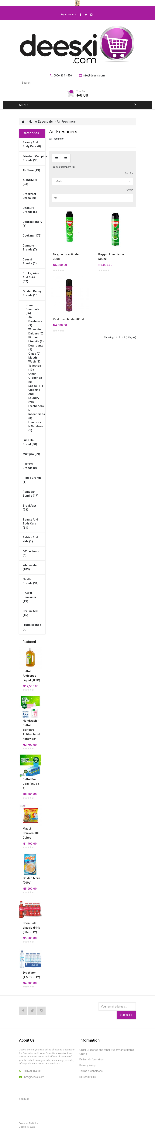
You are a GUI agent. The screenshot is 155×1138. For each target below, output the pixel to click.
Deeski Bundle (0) (30, 261)
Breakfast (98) (29, 507)
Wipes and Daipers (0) (35, 331)
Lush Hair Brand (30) (30, 442)
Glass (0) (34, 353)
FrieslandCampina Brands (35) (32, 158)
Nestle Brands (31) (31, 581)
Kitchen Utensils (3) (36, 339)
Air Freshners (66, 121)
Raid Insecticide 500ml (68, 319)
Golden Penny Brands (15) (32, 293)
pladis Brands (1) (32, 479)
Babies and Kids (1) (30, 539)
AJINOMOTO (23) (31, 182)
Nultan (35, 1123)
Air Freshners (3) (35, 321)
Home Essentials (41, 121)
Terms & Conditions (91, 1070)
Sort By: (129, 173)
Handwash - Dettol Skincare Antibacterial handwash (31, 729)
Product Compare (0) (63, 167)
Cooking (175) (32, 235)
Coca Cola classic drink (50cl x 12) (31, 927)
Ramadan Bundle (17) (30, 493)
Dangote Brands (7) (30, 247)
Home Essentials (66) (32, 309)
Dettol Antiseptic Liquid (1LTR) (31, 675)
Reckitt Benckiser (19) (29, 597)
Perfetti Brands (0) (30, 465)
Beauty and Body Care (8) (32, 144)
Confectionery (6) (32, 223)
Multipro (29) (31, 454)
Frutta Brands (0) (32, 626)
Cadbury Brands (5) (30, 210)
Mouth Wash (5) (34, 359)
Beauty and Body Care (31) (30, 523)
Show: (129, 189)
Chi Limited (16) (30, 613)
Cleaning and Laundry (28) (34, 396)
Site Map (24, 1098)
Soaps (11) (35, 386)
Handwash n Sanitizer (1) (35, 426)
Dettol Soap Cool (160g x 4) (31, 784)
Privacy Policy (87, 1065)
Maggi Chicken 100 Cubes (31, 833)
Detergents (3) (35, 347)
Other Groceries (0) (35, 378)
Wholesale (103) (30, 567)
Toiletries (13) (34, 367)
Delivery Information (91, 1059)
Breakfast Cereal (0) (29, 196)
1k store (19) (31, 170)
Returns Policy (87, 1076)
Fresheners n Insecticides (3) (36, 412)
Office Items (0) (31, 553)
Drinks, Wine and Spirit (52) (31, 277)
